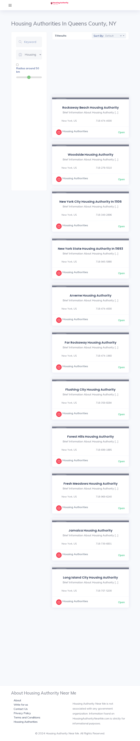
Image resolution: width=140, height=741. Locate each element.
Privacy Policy (22, 713)
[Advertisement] (29, 134)
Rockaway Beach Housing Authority (90, 107)
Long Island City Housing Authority (90, 577)
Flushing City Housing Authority (90, 389)
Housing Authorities (75, 131)
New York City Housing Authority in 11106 (90, 201)
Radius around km (27, 70)
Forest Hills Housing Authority (90, 436)
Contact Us (21, 709)
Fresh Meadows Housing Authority (91, 483)
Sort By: (99, 35)
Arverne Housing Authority (90, 295)
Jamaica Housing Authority (90, 530)
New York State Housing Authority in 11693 (90, 248)
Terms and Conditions (27, 717)
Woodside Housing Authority (90, 154)
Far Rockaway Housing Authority (90, 342)
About (17, 700)
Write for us (21, 704)
